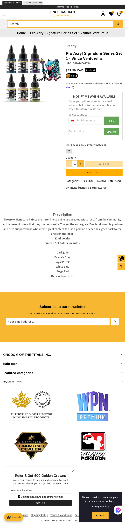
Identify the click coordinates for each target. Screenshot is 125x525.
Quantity (71, 157)
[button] (120, 6)
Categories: (73, 181)
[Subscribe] (115, 321)
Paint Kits (88, 180)
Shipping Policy (39, 515)
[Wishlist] (69, 151)
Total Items (114, 180)
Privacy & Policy (100, 506)
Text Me (112, 120)
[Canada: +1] (72, 121)
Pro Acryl (71, 46)
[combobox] (64, 24)
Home (21, 33)
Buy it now (94, 172)
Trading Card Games (33, 2)
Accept (100, 515)
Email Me (111, 131)
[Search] (117, 24)
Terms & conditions (61, 515)
